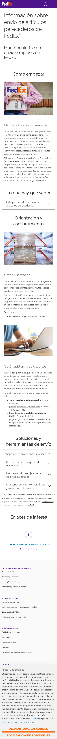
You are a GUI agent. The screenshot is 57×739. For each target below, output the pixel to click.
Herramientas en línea (10, 602)
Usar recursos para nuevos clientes (28, 544)
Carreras (5, 648)
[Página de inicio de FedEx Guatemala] (9, 4)
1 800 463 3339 (47, 502)
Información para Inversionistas (14, 587)
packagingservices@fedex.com (24, 406)
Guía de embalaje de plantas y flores (27, 316)
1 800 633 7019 (17, 409)
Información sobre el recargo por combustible (19, 607)
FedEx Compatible (9, 643)
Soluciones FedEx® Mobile (11, 612)
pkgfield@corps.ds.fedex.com (24, 419)
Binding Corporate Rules (11, 582)
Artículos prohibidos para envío (14, 617)
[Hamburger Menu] (52, 2)
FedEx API (6, 637)
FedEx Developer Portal (11, 632)
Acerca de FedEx (8, 572)
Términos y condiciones (10, 577)
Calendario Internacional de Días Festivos (17, 653)
